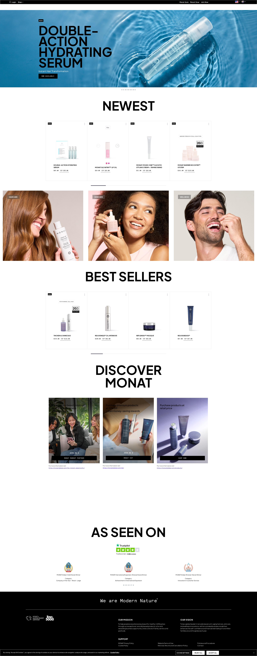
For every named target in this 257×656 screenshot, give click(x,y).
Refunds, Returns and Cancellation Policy (173, 645)
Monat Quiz (184, 2)
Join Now (204, 2)
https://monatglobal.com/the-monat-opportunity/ (67, 468)
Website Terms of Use (165, 643)
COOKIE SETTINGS (183, 653)
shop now (67, 175)
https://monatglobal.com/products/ (169, 468)
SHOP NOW (182, 458)
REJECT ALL (198, 653)
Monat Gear (194, 2)
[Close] (254, 653)
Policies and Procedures (206, 643)
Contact (200, 645)
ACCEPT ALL (213, 653)
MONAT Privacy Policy (126, 643)
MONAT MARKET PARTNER (74, 458)
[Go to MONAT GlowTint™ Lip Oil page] (108, 145)
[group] (128, 48)
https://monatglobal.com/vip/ (113, 468)
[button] (238, 2)
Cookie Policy (123, 645)
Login (14, 2)
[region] (128, 652)
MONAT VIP (128, 458)
